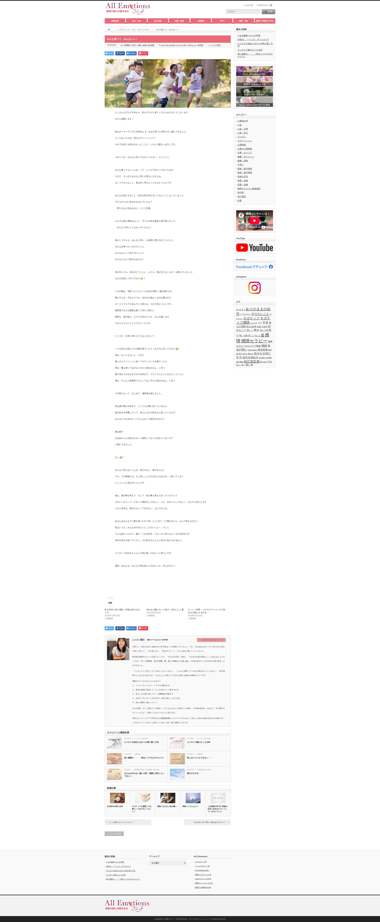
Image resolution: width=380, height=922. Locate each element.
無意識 (200, 45)
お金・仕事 (136, 21)
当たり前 (264, 330)
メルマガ (249, 5)
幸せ (256, 330)
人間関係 (200, 21)
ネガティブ (251, 318)
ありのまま (240, 310)
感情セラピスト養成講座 (249, 188)
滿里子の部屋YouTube (265, 21)
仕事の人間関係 (245, 149)
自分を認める (250, 357)
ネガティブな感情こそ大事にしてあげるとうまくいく (142, 808)
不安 (265, 322)
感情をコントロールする (204, 883)
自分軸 (268, 358)
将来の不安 (243, 176)
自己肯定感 (251, 361)
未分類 (241, 192)
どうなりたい (245, 314)
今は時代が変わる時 (115, 806)
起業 (240, 200)
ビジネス (137, 738)
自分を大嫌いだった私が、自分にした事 (165, 609)
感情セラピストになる (203, 875)
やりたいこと (260, 313)
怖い (241, 336)
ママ (260, 323)
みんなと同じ (181, 45)
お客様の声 (243, 121)
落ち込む (263, 362)
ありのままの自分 (168, 45)
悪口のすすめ (193, 773)
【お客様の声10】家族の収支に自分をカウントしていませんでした (218, 808)
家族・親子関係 (146, 770)
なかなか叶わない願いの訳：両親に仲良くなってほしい (144, 774)
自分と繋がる (248, 354)
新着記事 (115, 21)
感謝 (264, 345)
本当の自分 (252, 350)
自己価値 (239, 362)
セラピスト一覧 (265, 5)
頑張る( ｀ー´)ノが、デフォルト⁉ (253, 39)
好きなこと (192, 45)
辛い (243, 365)
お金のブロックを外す (203, 879)
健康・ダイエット (246, 156)
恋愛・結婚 (179, 21)
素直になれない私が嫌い (167, 806)
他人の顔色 (251, 326)
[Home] (109, 30)
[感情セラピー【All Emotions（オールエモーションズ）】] (128, 13)
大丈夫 (264, 326)
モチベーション (245, 141)
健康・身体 (243, 21)
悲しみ (257, 336)
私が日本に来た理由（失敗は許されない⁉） (210, 822)
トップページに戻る (114, 834)
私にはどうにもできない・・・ (200, 758)
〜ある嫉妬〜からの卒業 (249, 35)
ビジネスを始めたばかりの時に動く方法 (141, 742)
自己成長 (157, 21)
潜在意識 (263, 349)
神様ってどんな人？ (190, 806)
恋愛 (246, 336)
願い (248, 365)
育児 (240, 354)
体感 (259, 327)
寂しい (250, 330)
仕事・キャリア (245, 152)
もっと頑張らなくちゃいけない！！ (122, 822)
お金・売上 (243, 133)
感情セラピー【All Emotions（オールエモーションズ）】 (187, 919)
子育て (222, 21)
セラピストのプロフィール (212, 640)
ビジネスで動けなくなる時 (198, 742)
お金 (240, 125)
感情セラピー (254, 340)
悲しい (251, 336)
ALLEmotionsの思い (202, 870)
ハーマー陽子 (215, 45)
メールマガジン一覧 (202, 866)
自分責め (262, 358)
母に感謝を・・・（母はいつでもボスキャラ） (144, 758)
